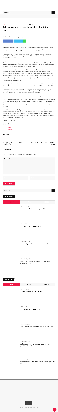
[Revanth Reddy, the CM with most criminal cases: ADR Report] (11, 249)
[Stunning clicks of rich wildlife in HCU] (11, 231)
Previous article (8, 141)
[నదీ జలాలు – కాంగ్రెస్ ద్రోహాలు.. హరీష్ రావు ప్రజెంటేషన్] (11, 214)
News (9, 24)
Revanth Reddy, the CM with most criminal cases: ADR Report (36, 244)
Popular (29, 202)
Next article (51, 141)
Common (46, 202)
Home (5, 24)
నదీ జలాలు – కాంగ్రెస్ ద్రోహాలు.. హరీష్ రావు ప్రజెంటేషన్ (32, 209)
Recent (12, 202)
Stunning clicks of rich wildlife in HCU (30, 226)
